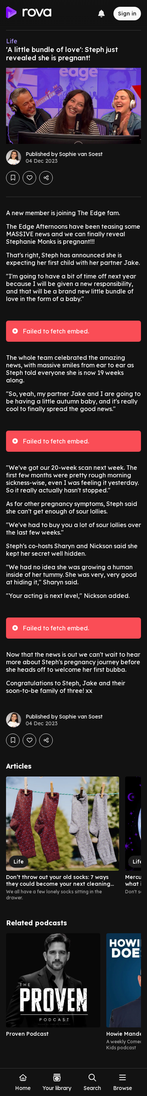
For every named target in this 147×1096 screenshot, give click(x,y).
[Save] (13, 178)
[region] (73, 838)
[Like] (29, 178)
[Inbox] (101, 14)
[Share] (46, 178)
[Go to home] (28, 13)
